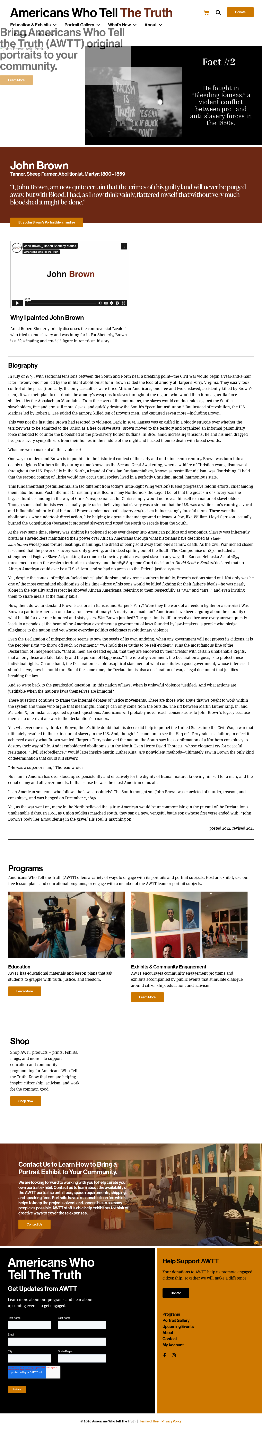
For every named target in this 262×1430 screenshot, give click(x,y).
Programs (171, 1314)
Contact (170, 1339)
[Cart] (206, 12)
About (151, 25)
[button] (218, 13)
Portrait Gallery (176, 1320)
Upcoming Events (178, 1326)
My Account (173, 1345)
